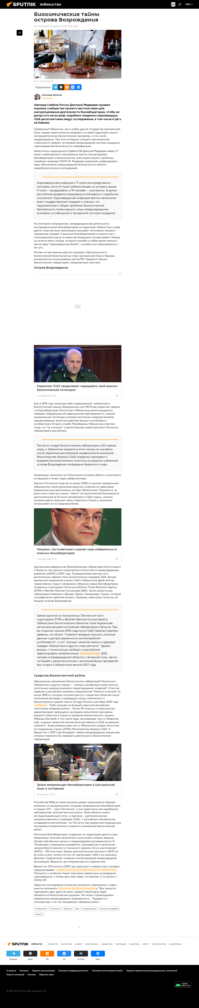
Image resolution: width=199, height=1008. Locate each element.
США (77, 909)
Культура (134, 944)
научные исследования (109, 909)
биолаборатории (89, 909)
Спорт (145, 944)
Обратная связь (46, 974)
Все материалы (47, 98)
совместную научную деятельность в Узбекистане (86, 870)
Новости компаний (15, 974)
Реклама (32, 974)
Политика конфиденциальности (73, 970)
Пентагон (39, 914)
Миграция (120, 944)
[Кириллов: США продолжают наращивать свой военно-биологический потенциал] (77, 363)
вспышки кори (89, 653)
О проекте (11, 970)
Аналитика (175, 944)
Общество (68, 909)
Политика (66, 944)
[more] (117, 395)
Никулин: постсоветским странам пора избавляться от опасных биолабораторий (77, 551)
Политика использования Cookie (107, 970)
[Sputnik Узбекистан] (22, 8)
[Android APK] (183, 985)
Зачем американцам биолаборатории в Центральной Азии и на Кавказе (76, 786)
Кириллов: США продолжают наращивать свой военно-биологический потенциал (77, 388)
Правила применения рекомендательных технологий (151, 970)
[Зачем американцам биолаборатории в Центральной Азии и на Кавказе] (77, 762)
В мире (78, 944)
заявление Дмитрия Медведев (77, 888)
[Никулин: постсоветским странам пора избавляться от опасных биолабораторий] (77, 527)
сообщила (41, 705)
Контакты (24, 970)
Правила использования (43, 970)
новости (53, 944)
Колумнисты (55, 909)
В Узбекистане (41, 909)
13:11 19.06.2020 (41, 26)
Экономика (91, 944)
